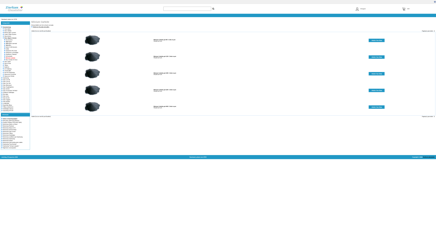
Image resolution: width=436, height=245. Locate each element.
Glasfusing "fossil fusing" (10, 144)
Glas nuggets (6, 99)
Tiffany (6, 65)
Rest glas (5, 94)
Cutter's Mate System (10, 34)
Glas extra (6, 96)
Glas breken (7, 36)
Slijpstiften (8, 45)
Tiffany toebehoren (8, 107)
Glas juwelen (6, 101)
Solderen (6, 67)
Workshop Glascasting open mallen (12, 142)
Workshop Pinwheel (8, 126)
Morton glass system (10, 32)
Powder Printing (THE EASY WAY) (12, 122)
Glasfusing (6, 78)
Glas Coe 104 (7, 83)
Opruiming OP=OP (8, 110)
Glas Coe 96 (6, 79)
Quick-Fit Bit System (11, 47)
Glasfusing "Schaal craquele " (11, 146)
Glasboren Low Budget (12, 52)
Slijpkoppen (9, 41)
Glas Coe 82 (6, 81)
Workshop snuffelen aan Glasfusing (13, 137)
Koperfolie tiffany (7, 105)
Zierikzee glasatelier (429, 157)
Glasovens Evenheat (10, 74)
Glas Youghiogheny (8, 87)
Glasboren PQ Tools (11, 50)
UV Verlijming (7, 69)
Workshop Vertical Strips (9, 129)
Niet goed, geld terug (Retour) (11, 120)
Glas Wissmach (7, 85)
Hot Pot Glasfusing (9, 72)
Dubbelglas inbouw (8, 108)
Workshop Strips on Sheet (10, 124)
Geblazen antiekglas (8, 92)
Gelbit (7, 49)
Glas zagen (7, 61)
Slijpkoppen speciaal (11, 43)
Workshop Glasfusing (9, 138)
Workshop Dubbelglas (9, 135)
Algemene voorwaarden (9, 147)
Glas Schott (6, 88)
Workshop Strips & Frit (9, 128)
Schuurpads (9, 56)
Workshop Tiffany (8, 133)
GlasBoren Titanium (11, 54)
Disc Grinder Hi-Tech (11, 59)
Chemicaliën (7, 70)
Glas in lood (7, 63)
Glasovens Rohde (9, 76)
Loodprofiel (6, 103)
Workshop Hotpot (8, 140)
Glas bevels (6, 98)
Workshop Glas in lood (9, 131)
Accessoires (9, 39)
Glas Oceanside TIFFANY (10, 90)
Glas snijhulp (7, 30)
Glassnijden (7, 29)
